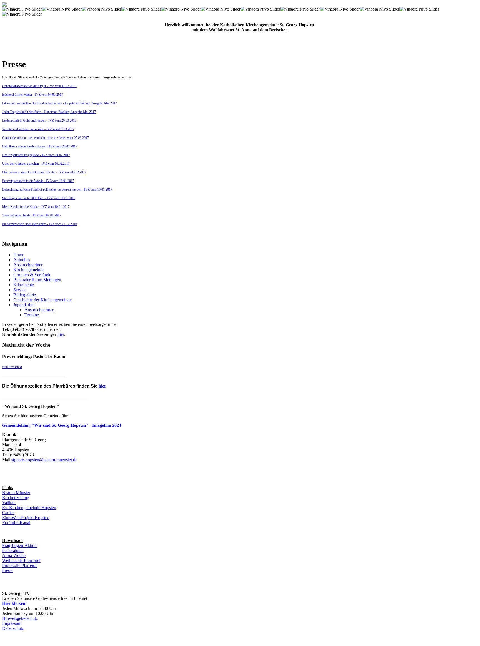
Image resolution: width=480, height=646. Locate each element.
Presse (7, 570)
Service (19, 289)
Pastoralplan (13, 550)
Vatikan (9, 502)
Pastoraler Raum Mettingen (37, 279)
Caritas (8, 512)
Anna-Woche (14, 555)
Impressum (11, 623)
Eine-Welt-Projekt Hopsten (25, 517)
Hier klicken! (14, 603)
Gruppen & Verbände (32, 274)
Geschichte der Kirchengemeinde (42, 299)
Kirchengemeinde (28, 269)
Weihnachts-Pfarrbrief (21, 560)
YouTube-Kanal (16, 522)
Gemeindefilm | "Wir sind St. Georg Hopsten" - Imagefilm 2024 (61, 425)
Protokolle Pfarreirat (20, 565)
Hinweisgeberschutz (20, 618)
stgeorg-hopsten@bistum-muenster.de (44, 459)
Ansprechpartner (27, 264)
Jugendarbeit (24, 304)
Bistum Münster (16, 492)
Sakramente (23, 284)
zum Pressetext (12, 367)
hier (61, 334)
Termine (31, 314)
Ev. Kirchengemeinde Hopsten (29, 507)
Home (18, 254)
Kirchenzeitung (15, 497)
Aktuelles (21, 259)
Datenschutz (13, 628)
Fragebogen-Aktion (19, 545)
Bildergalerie (24, 294)
